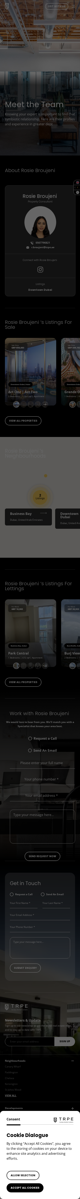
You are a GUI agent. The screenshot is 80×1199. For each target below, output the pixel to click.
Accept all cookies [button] (25, 1187)
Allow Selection (23, 1175)
